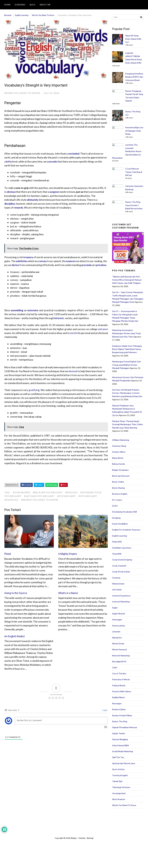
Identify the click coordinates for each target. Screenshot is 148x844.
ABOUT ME (45, 4)
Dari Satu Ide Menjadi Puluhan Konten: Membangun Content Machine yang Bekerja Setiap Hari (127, 393)
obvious (11, 191)
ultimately (32, 199)
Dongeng (20, 4)
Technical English (120, 775)
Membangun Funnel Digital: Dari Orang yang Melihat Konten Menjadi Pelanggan (126, 364)
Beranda (7, 15)
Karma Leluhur (118, 625)
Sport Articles (118, 769)
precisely (86, 265)
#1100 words (21, 492)
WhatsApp (52, 485)
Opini (114, 667)
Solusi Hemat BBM (120, 745)
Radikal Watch (118, 697)
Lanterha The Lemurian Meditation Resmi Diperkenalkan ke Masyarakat (126, 151)
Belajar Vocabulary (120, 470)
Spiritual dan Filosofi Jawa (123, 763)
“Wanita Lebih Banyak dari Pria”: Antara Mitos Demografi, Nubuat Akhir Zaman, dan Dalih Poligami (126, 279)
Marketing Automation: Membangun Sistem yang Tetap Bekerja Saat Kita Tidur (126, 333)
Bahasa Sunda (118, 464)
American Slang (119, 446)
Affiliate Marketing (120, 440)
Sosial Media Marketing (122, 751)
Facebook (27, 485)
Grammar (116, 577)
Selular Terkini (118, 733)
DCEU (115, 506)
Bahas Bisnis (117, 458)
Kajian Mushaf (118, 613)
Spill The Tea (118, 757)
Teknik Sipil (117, 781)
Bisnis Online (118, 482)
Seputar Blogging (120, 739)
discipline (9, 203)
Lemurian (116, 631)
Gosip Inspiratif (119, 565)
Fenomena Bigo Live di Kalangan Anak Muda (134, 130)
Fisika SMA (117, 541)
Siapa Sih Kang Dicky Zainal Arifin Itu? (133, 38)
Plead (7, 553)
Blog (32, 4)
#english (71, 492)
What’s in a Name (68, 593)
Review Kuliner (119, 709)
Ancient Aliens (118, 452)
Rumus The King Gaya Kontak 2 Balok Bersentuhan (134, 205)
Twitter (40, 485)
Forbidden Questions (121, 548)
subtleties (21, 261)
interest (59, 318)
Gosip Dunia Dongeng (122, 559)
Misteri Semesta (119, 649)
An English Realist (14, 636)
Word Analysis (118, 799)
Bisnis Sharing (118, 488)
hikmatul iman (118, 583)
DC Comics (117, 500)
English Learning (21, 15)
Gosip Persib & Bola (121, 571)
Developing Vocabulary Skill (124, 511)
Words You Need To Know (43, 15)
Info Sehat (117, 589)
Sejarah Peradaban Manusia (124, 727)
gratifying (34, 390)
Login (104, 710)
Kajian (115, 607)
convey (42, 261)
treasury (28, 257)
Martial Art (117, 637)
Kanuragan (117, 619)
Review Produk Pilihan (122, 715)
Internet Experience (121, 595)
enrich (73, 333)
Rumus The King (119, 721)
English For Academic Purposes (126, 529)
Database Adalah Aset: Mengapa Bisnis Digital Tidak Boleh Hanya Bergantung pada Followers (127, 349)
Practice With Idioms (121, 691)
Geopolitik (117, 553)
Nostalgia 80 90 (119, 661)
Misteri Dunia (118, 643)
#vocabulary (66, 496)
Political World (118, 685)
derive (15, 265)
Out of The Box (119, 673)
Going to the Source (15, 593)
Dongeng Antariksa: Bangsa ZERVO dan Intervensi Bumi (134, 76)
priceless (101, 265)
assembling (17, 310)
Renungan (116, 703)
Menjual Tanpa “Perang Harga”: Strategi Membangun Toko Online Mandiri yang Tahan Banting (127, 424)
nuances (71, 261)
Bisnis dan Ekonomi (120, 476)
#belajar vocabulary (48, 492)
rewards (18, 207)
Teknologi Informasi (121, 787)
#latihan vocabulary (39, 496)
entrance (103, 329)
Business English (119, 494)
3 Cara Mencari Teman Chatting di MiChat (133, 171)
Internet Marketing (121, 601)
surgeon (54, 191)
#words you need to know (39, 499)
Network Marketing (121, 655)
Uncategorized (118, 793)
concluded (73, 153)
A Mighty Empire (67, 553)
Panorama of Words (121, 679)
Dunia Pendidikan (120, 523)
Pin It (64, 485)
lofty (9, 161)
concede (52, 161)
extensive (32, 310)
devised (73, 371)
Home (7, 4)
